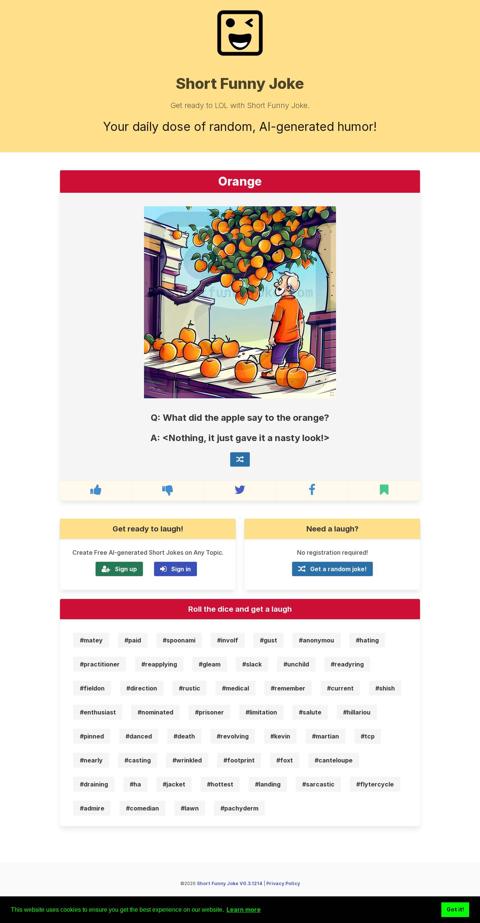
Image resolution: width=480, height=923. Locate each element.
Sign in (181, 569)
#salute (310, 712)
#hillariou (356, 712)
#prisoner (209, 712)
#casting (137, 760)
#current (340, 688)
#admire (92, 808)
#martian (325, 736)
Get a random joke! (338, 569)
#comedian (142, 808)
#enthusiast (98, 712)
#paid (132, 640)
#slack (252, 664)
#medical (235, 688)
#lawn (190, 808)
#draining (94, 784)
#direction (141, 688)
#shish (385, 688)
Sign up (126, 569)
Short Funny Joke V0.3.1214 (229, 883)
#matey (91, 640)
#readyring (347, 664)
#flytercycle (375, 784)
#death (184, 736)
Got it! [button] (455, 909)
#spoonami (179, 640)
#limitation (261, 712)
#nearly (91, 760)
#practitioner (100, 664)
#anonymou (316, 640)
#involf (227, 640)
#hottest (220, 784)
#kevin (280, 736)
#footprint (239, 760)
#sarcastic (318, 784)
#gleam (209, 664)
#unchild (296, 664)
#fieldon (92, 688)
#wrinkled (187, 760)
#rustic (189, 688)
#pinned (92, 736)
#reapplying (159, 664)
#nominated (155, 712)
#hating (367, 640)
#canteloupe (333, 760)
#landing (267, 784)
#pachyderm (239, 808)
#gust (268, 640)
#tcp (368, 736)
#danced (139, 736)
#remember (288, 688)
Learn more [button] (243, 909)
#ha (135, 784)
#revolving (233, 736)
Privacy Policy (283, 883)
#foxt (284, 760)
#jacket (174, 784)
